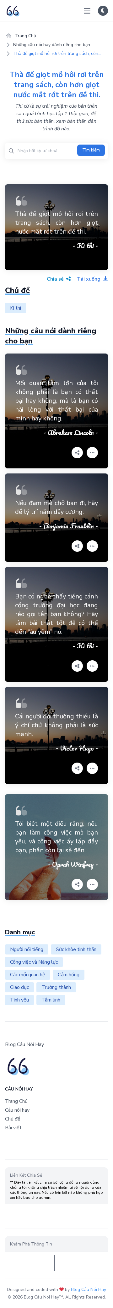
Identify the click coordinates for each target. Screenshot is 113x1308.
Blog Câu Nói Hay (88, 1290)
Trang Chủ (25, 36)
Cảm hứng (68, 974)
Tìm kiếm (91, 150)
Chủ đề (12, 1118)
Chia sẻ (56, 279)
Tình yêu (19, 999)
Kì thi (15, 308)
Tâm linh (50, 999)
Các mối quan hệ (27, 974)
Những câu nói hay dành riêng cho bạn (51, 45)
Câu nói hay (17, 1110)
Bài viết (13, 1127)
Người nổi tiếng (26, 949)
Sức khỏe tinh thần (76, 949)
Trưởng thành (56, 987)
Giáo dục (19, 987)
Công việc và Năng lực (34, 962)
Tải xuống (89, 279)
